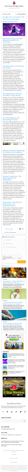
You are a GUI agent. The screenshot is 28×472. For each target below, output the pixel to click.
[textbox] (14, 403)
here (16, 470)
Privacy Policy (14, 462)
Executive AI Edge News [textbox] (14, 7)
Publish (22, 262)
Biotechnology (9, 229)
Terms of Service (14, 458)
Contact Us (14, 454)
